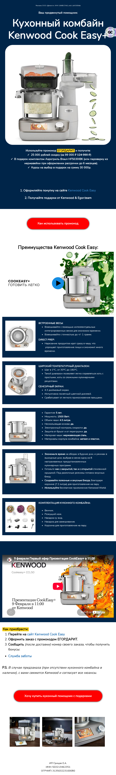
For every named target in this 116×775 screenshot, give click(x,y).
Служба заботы (20, 656)
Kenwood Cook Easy (82, 190)
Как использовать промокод (58, 223)
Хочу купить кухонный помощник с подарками (58, 696)
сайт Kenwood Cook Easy (46, 634)
